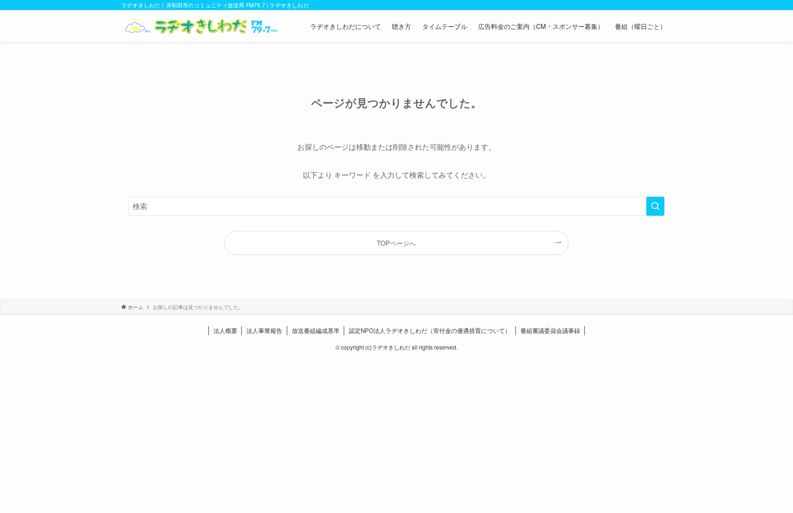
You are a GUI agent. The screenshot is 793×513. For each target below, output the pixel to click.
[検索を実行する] (655, 206)
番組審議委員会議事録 (550, 330)
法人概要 (225, 330)
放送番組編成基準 (316, 330)
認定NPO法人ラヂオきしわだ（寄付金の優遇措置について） (430, 330)
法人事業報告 (264, 330)
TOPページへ (396, 243)
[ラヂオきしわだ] (200, 26)
